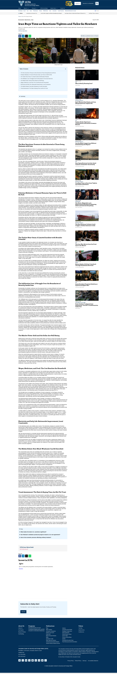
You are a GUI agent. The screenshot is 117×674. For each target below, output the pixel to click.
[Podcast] (39, 660)
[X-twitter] (23, 660)
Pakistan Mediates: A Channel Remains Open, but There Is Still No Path (36, 74)
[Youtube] (26, 660)
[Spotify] (42, 660)
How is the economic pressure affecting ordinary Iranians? (36, 537)
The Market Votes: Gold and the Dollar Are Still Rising (32, 80)
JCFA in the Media (44, 8)
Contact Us (62, 8)
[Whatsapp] (45, 660)
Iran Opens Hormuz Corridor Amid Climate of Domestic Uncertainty (85, 164)
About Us (25, 8)
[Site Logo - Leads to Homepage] (28, 3)
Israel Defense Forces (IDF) (80, 302)
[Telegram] (32, 660)
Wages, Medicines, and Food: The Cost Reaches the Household (35, 82)
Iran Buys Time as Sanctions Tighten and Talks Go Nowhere (86, 183)
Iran (32, 19)
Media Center (53, 8)
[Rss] (36, 660)
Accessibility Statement (93, 660)
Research (34, 8)
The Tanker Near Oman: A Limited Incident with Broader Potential (35, 76)
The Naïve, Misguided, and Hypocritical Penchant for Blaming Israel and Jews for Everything (85, 204)
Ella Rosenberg (78, 105)
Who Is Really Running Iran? (84, 83)
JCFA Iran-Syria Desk (22, 30)
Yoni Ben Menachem (79, 267)
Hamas (76, 262)
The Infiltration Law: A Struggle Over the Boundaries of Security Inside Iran (37, 78)
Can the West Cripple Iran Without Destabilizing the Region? (85, 144)
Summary (23, 96)
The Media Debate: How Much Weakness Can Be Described (34, 86)
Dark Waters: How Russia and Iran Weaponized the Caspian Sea (85, 102)
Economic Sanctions (24, 19)
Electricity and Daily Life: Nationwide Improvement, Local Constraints (36, 84)
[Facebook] (19, 660)
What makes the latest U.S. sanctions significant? (33, 532)
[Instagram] (29, 660)
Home (19, 8)
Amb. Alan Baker (78, 207)
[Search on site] (97, 3)
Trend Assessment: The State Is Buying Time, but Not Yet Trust (34, 88)
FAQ (22, 529)
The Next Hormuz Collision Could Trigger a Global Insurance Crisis (85, 225)
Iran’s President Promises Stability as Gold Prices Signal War (86, 284)
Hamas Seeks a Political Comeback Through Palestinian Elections (85, 265)
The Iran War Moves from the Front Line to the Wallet (86, 245)
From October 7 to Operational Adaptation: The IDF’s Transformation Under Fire (86, 305)
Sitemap (84, 660)
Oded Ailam (77, 85)
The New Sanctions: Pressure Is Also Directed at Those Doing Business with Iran (38, 72)
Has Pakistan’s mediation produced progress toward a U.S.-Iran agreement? (40, 534)
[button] (19, 36)
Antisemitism (77, 201)
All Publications (24, 549)
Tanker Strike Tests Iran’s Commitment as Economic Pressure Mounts (85, 123)
